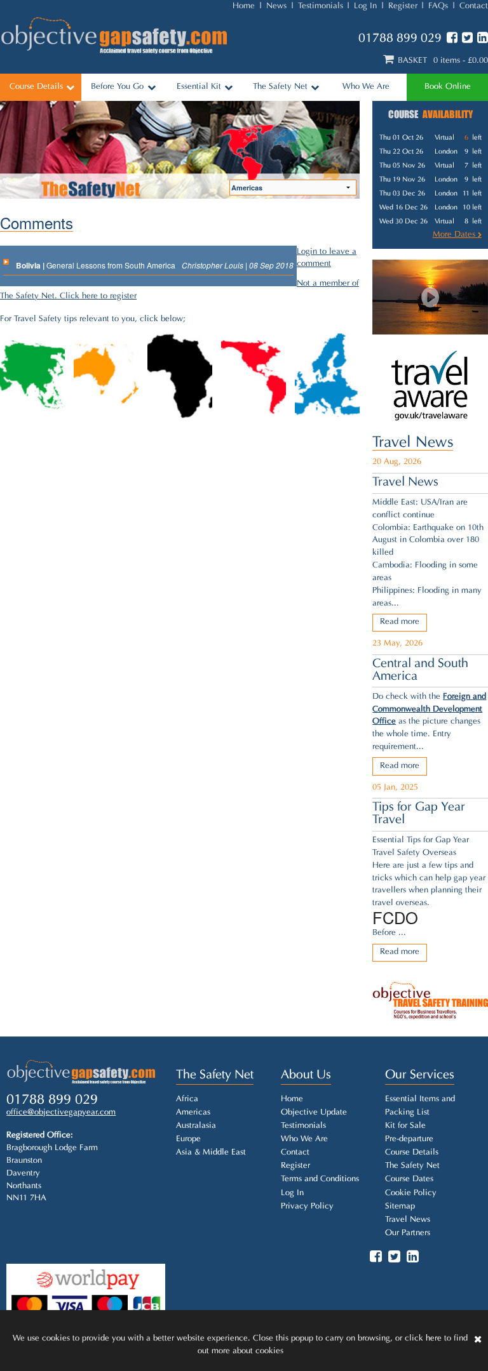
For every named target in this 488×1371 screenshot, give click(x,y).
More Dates (455, 234)
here (434, 1338)
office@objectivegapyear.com (61, 1112)
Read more (399, 622)
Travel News (412, 443)
